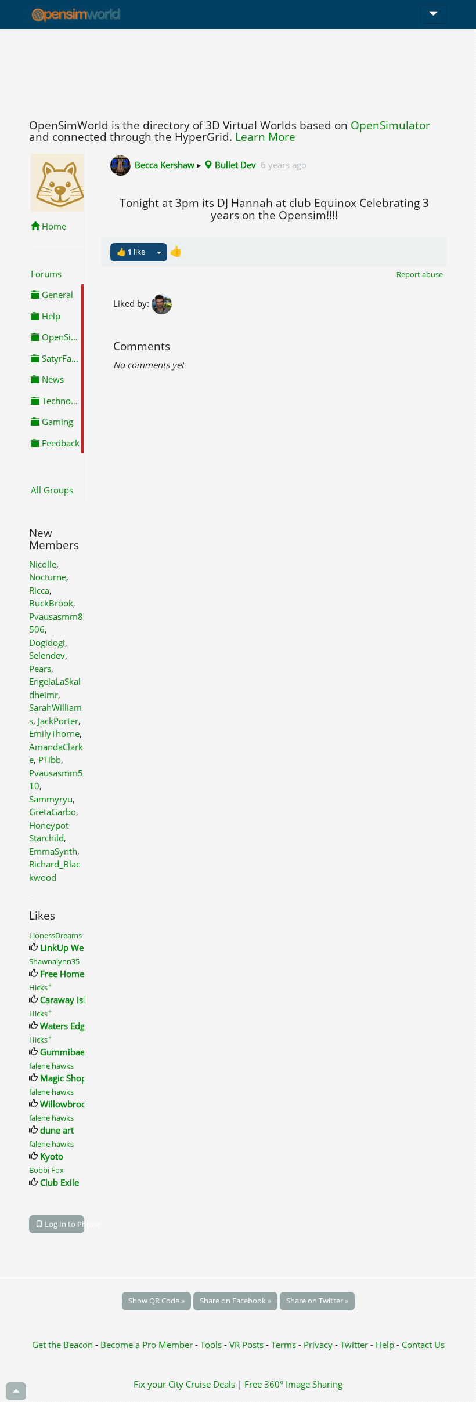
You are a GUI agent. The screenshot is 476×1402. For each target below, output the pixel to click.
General (56, 294)
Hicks (40, 987)
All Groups (52, 490)
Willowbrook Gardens (83, 1104)
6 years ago (283, 164)
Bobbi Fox (46, 1170)
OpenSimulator (390, 125)
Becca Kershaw (164, 164)
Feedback (59, 443)
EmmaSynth (53, 851)
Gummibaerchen (73, 1052)
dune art (57, 1130)
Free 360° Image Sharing (293, 1384)
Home (52, 226)
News (51, 379)
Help (49, 316)
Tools (212, 1344)
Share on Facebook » (235, 1300)
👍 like (131, 251)
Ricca (39, 590)
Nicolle (42, 564)
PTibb (49, 759)
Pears (40, 668)
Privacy (318, 1344)
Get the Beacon (62, 1344)
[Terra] (163, 302)
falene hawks (51, 1065)
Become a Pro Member (147, 1344)
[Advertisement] (238, 71)
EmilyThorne (54, 733)
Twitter (354, 1344)
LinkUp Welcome (74, 947)
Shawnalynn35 (54, 961)
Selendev (47, 655)
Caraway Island (70, 999)
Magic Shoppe (68, 1078)
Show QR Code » (156, 1300)
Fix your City (158, 1384)
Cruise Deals (210, 1384)
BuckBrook (51, 603)
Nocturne (47, 577)
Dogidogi (47, 642)
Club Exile (59, 1182)
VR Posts (247, 1344)
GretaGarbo (52, 812)
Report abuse (419, 274)
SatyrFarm (61, 358)
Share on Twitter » (317, 1300)
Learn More (265, 136)
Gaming (56, 421)
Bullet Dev (234, 164)
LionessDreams (55, 935)
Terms (284, 1344)
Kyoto (51, 1156)
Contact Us (423, 1344)
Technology (61, 400)
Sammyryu (51, 799)
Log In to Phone (63, 1224)
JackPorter (58, 721)
